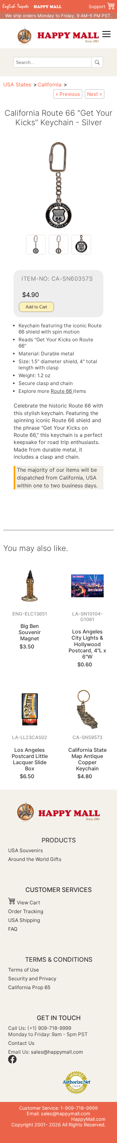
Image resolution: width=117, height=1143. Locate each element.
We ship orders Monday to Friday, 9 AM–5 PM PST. (58, 15)
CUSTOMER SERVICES (58, 890)
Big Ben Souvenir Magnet (30, 632)
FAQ (13, 929)
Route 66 (62, 391)
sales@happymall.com (57, 1052)
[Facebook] (12, 1062)
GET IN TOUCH (59, 1018)
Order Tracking (25, 911)
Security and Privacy (32, 978)
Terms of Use (23, 970)
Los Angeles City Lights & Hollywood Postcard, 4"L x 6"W (87, 644)
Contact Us (21, 1043)
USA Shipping (24, 920)
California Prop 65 (29, 987)
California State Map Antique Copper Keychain (87, 759)
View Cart (28, 902)
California (49, 84)
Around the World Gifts (34, 859)
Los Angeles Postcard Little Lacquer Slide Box (30, 759)
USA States (17, 84)
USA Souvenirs (25, 850)
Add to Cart (36, 306)
